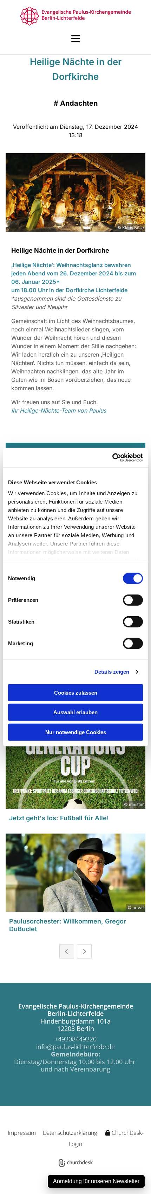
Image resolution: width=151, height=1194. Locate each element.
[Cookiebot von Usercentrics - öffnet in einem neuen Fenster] (112, 457)
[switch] (133, 599)
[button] (75, 39)
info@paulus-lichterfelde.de (75, 1046)
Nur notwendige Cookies (75, 732)
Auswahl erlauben (75, 712)
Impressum (22, 1133)
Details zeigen (111, 672)
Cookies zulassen (75, 692)
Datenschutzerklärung (70, 1133)
